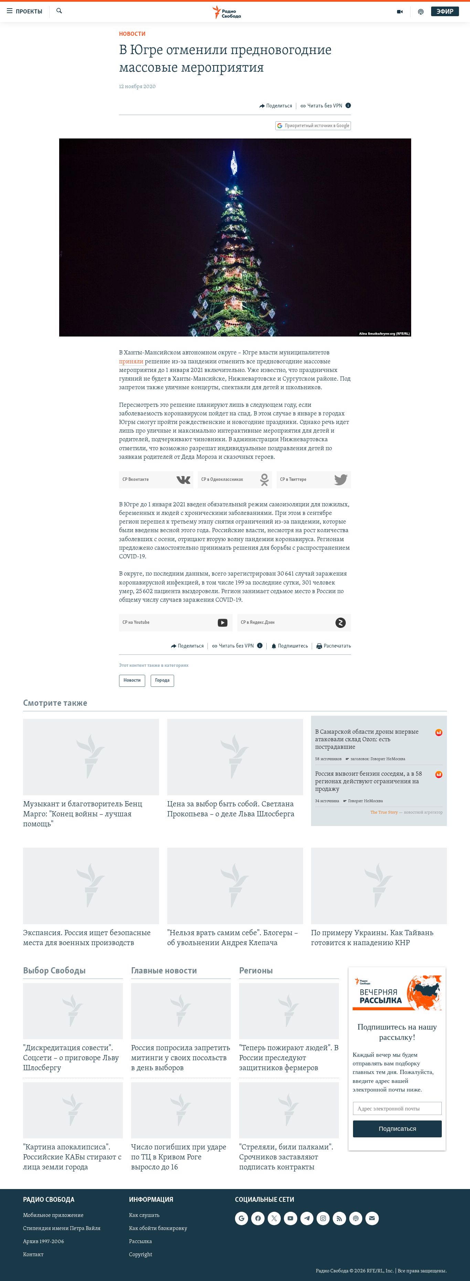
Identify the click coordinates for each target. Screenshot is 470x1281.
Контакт (33, 1255)
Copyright (140, 1255)
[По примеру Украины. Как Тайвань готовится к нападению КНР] (379, 886)
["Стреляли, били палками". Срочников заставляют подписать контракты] (289, 1110)
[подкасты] (420, 12)
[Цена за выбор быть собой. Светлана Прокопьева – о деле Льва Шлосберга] (235, 757)
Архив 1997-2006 (43, 1242)
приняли (132, 362)
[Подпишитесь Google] (241, 1218)
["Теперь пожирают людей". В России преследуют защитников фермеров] (289, 1011)
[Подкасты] (355, 1218)
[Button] (275, 106)
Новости (132, 34)
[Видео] (399, 12)
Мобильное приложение (53, 1215)
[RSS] (339, 1218)
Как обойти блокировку (158, 1228)
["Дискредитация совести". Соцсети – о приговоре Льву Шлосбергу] (73, 1011)
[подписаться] (371, 1218)
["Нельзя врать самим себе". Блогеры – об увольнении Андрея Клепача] (235, 886)
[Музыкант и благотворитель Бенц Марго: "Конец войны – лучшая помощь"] (91, 757)
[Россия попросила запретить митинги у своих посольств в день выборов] (181, 1011)
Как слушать (144, 1215)
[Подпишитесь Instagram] (323, 1218)
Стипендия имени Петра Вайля (61, 1228)
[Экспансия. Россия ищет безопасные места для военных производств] (91, 886)
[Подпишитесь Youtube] (290, 1218)
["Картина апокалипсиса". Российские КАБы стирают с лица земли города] (73, 1110)
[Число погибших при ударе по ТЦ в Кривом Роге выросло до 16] (181, 1110)
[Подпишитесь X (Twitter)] (274, 1218)
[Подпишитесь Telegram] (306, 1218)
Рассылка (140, 1242)
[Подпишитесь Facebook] (257, 1218)
